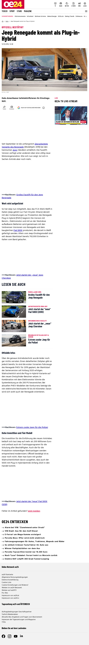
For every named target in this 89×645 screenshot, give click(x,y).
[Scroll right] (86, 16)
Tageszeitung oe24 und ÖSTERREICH (16, 604)
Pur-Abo (5, 593)
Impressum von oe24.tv (10, 598)
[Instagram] (9, 636)
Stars (19, 11)
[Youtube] (15, 636)
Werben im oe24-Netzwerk (12, 587)
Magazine (28, 11)
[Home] (2, 21)
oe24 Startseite (7, 574)
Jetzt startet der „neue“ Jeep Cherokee (22, 276)
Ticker (4, 11)
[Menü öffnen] (86, 11)
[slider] (65, 121)
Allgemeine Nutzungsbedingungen (15, 577)
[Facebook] (3, 636)
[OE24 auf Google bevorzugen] (43, 107)
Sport (12, 11)
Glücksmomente (20, 16)
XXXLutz (61, 16)
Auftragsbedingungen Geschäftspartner (16, 611)
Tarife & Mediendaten (10, 614)
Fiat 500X (18, 230)
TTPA (4, 622)
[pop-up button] (80, 121)
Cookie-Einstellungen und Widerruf (15, 585)
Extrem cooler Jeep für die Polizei (32, 427)
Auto (7, 21)
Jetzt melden (34, 511)
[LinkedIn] (21, 636)
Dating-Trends (69, 16)
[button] (58, 121)
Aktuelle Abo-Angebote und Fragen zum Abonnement (22, 617)
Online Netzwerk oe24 (10, 567)
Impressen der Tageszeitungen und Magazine (18, 619)
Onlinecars (79, 16)
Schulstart (30, 16)
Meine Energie (52, 16)
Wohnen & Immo (40, 16)
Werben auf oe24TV (9, 590)
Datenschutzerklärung (10, 579)
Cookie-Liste (6, 582)
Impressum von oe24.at (10, 595)
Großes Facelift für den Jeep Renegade (22, 196)
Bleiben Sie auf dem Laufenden (14, 628)
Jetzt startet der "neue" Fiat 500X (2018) (24, 503)
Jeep (15, 150)
